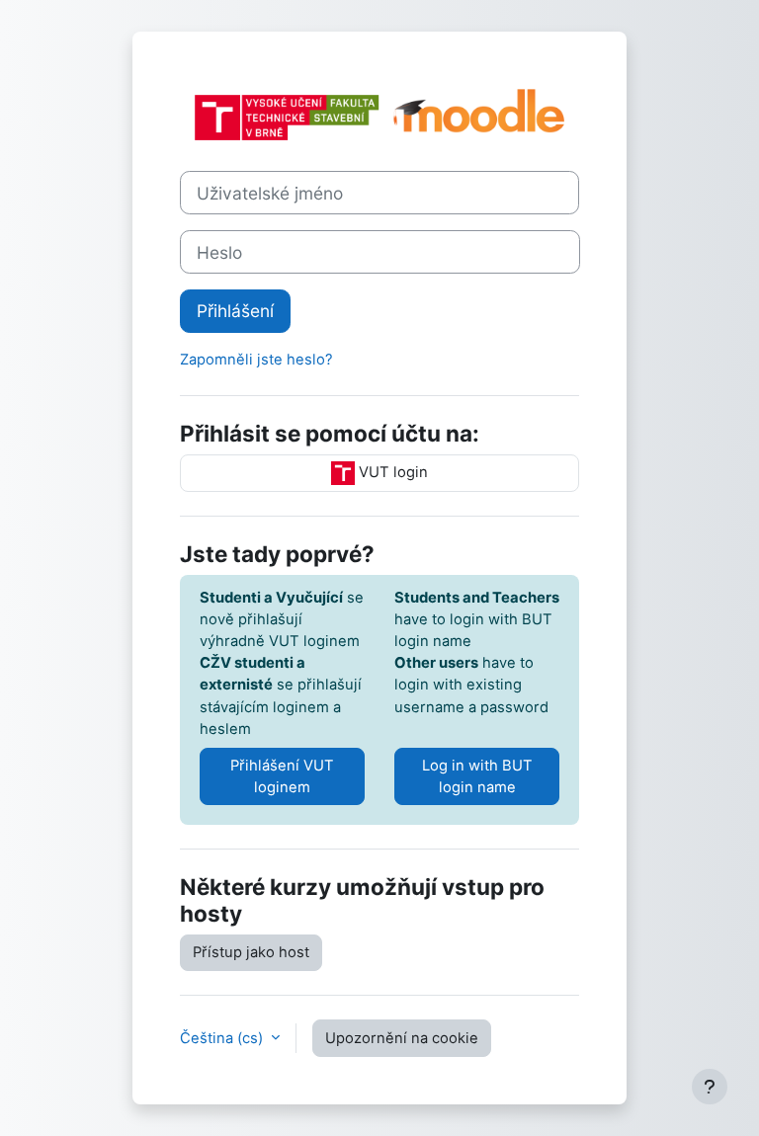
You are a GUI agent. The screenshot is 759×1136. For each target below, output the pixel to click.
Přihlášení (235, 310)
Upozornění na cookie (401, 1038)
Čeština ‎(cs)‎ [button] (223, 1038)
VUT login (391, 472)
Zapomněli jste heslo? (256, 359)
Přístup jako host (251, 952)
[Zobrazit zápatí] (709, 1086)
